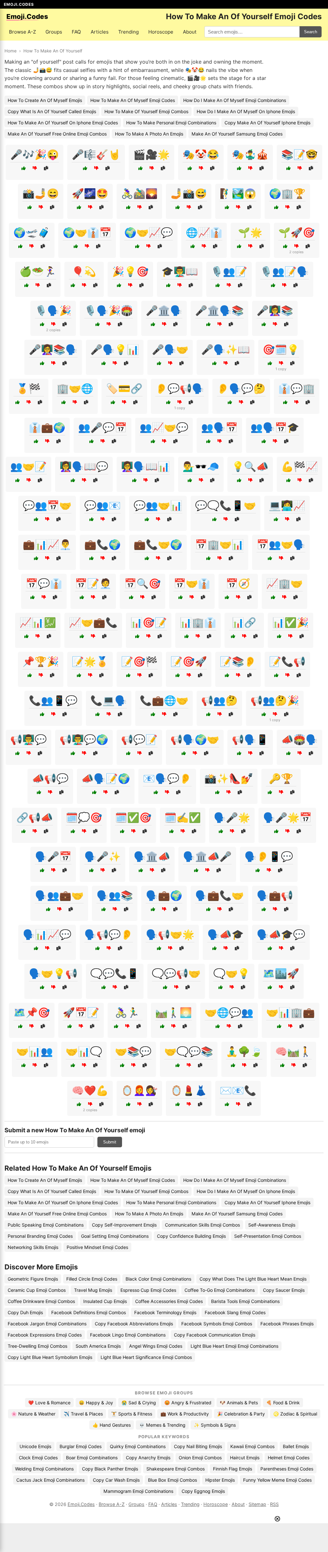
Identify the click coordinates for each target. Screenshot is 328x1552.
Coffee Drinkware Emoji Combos (41, 1301)
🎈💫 (84, 271)
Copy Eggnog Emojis (203, 1491)
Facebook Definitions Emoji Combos (88, 1312)
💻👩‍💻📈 (287, 505)
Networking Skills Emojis (33, 1247)
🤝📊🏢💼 (290, 1012)
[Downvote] (35, 168)
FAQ (76, 32)
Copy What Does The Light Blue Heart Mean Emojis (253, 1279)
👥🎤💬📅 (102, 427)
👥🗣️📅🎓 (274, 427)
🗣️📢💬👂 (108, 934)
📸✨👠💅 (228, 778)
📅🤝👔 (192, 583)
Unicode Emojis (35, 1446)
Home (10, 50)
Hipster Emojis (220, 1480)
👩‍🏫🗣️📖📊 (145, 466)
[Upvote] (24, 168)
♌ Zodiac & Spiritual (295, 1413)
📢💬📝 (139, 739)
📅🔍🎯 (142, 583)
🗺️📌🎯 (31, 1012)
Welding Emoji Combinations (44, 1468)
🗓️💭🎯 (84, 817)
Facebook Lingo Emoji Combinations (128, 1335)
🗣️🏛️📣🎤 (207, 856)
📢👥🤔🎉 (274, 700)
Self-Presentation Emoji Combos (267, 1236)
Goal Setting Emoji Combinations (115, 1236)
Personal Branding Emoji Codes (40, 1236)
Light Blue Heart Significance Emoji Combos (146, 1357)
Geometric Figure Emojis (33, 1279)
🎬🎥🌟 (151, 154)
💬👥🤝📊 (158, 505)
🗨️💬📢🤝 (176, 973)
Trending (128, 32)
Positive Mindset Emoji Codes (97, 1247)
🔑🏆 (281, 778)
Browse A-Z (22, 32)
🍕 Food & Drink (283, 1402)
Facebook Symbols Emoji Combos (216, 1323)
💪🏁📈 (299, 466)
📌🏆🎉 (40, 661)
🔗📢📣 (34, 817)
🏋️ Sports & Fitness (131, 1413)
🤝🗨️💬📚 (188, 1051)
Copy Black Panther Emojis (110, 1468)
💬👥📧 (102, 505)
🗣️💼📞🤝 (219, 895)
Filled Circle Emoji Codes (91, 1279)
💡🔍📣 (250, 466)
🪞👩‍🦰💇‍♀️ (139, 1090)
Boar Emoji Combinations (92, 1457)
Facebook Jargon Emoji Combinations (47, 1323)
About (190, 32)
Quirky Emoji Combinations (138, 1446)
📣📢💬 (50, 778)
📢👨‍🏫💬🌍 (84, 739)
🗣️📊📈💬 (47, 934)
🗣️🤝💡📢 (53, 973)
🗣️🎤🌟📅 (287, 817)
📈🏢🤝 (284, 583)
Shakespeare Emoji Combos (175, 1468)
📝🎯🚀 (188, 661)
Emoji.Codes (81, 1504)
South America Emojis (98, 1346)
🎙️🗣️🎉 (53, 310)
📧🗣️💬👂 (167, 778)
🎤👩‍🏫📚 (275, 310)
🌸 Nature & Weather (33, 1413)
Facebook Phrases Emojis (287, 1323)
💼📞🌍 (102, 544)
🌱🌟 (250, 232)
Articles (100, 32)
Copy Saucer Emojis (284, 1290)
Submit (109, 1142)
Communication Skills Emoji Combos (202, 1225)
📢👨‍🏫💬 (28, 739)
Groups (53, 32)
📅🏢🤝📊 (219, 544)
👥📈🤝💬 (164, 427)
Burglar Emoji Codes (81, 1446)
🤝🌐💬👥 (229, 1012)
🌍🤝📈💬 (148, 232)
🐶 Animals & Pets (239, 1402)
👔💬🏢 (296, 388)
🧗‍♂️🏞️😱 (238, 193)
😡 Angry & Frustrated (187, 1402)
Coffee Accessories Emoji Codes (169, 1301)
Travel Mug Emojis (93, 1290)
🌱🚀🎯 (296, 232)
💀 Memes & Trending (162, 1425)
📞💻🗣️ (108, 700)
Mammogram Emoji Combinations (138, 1491)
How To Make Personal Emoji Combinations (171, 122)
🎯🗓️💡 (281, 349)
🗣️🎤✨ (102, 856)
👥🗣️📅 (219, 427)
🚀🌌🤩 (90, 193)
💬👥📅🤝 (47, 505)
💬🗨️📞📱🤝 (225, 505)
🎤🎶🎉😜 (34, 154)
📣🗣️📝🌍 (105, 778)
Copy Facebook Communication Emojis (214, 1335)
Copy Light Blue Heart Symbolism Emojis (50, 1357)
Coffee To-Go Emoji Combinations (219, 1290)
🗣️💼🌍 (164, 895)
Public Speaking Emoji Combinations (46, 1225)
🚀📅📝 (81, 1012)
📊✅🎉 (290, 622)
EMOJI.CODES (19, 4)
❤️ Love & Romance (49, 1402)
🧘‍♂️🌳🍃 (244, 1051)
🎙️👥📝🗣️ (284, 271)
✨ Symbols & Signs (215, 1425)
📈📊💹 (38, 622)
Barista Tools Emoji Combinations (245, 1301)
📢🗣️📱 (250, 739)
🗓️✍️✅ (182, 817)
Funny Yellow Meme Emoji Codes (277, 1480)
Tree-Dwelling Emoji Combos (37, 1346)
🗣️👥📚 (114, 895)
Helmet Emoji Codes (288, 1457)
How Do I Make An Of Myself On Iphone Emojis (246, 111)
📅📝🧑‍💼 (93, 583)
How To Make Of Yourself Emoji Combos (146, 111)
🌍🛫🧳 (31, 232)
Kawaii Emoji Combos (252, 1446)
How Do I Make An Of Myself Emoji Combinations (234, 100)
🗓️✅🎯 (133, 817)
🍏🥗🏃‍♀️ (38, 271)
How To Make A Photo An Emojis (149, 133)
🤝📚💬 (133, 1051)
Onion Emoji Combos (200, 1457)
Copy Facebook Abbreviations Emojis (134, 1323)
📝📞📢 (287, 661)
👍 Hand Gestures (112, 1425)
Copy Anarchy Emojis (148, 1457)
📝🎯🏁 (139, 661)
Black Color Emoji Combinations (158, 1279)
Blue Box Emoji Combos (172, 1480)
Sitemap (257, 1504)
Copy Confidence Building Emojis (191, 1236)
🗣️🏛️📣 (152, 856)
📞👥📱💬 (53, 700)
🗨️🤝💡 (231, 973)
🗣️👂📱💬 (268, 856)
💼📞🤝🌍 (158, 544)
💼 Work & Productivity (184, 1413)
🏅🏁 (28, 388)
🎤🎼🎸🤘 (96, 154)
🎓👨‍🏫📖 (179, 271)
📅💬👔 (44, 583)
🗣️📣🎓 (225, 934)
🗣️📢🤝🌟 (170, 934)
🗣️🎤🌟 (232, 817)
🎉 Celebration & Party (241, 1413)
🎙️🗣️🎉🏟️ (108, 310)
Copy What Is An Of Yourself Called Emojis (52, 111)
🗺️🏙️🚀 (281, 973)
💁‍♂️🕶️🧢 (201, 466)
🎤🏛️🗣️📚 (219, 310)
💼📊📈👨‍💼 (47, 544)
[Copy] (46, 168)
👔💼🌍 (47, 427)
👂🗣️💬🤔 (241, 388)
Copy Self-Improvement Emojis (124, 1225)
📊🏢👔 (198, 622)
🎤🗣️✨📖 (225, 349)
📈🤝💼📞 (93, 622)
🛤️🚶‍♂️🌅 (173, 1012)
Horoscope (160, 32)
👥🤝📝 (28, 466)
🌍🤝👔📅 (87, 232)
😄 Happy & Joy (96, 1402)
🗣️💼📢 (275, 895)
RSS (274, 1504)
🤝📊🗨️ (84, 1051)
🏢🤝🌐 (75, 388)
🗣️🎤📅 (53, 856)
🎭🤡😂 (201, 154)
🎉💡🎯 (130, 271)
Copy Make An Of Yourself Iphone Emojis (267, 122)
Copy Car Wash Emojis (116, 1480)
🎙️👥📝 (229, 271)
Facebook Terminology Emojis (165, 1312)
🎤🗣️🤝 (170, 349)
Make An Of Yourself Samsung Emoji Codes (237, 133)
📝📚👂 (238, 661)
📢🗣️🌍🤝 (194, 739)
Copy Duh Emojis (25, 1312)
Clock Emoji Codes (38, 1457)
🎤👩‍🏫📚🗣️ (53, 349)
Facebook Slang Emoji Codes (235, 1312)
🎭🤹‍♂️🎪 (250, 154)
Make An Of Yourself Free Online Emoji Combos (57, 133)
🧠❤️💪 (90, 1090)
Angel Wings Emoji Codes (155, 1346)
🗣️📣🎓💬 (281, 934)
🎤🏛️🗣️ (164, 310)
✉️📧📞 (238, 1090)
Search (310, 31)
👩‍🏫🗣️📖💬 (84, 466)
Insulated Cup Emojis (105, 1301)
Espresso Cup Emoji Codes (148, 1290)
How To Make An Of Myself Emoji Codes (132, 100)
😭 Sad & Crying (138, 1402)
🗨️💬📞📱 (114, 973)
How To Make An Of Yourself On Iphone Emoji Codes (63, 122)
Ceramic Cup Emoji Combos (37, 1290)
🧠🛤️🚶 (293, 1051)
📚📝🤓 (299, 154)
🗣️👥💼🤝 (59, 895)
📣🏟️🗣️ (299, 739)
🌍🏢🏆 (287, 193)
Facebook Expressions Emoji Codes (45, 1335)
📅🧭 (238, 583)
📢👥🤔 (219, 700)
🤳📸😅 (188, 193)
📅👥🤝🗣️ (281, 544)
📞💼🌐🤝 (164, 700)
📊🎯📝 (148, 622)
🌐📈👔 (204, 232)
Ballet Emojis (296, 1446)
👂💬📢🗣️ (179, 388)
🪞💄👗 (188, 1090)
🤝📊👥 (34, 1051)
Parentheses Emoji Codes (286, 1468)
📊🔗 (244, 622)
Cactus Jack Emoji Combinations (50, 1480)
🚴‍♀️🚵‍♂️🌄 (139, 193)
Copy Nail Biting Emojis (198, 1446)
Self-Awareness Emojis (271, 1225)
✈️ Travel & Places (83, 1413)
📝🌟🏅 (90, 661)
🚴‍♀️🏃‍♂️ (127, 1012)
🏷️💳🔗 (124, 388)
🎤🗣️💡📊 (114, 349)
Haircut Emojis (244, 1457)
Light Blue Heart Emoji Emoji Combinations (234, 1346)
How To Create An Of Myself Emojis (45, 100)
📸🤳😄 (40, 193)
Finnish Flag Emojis (232, 1468)
